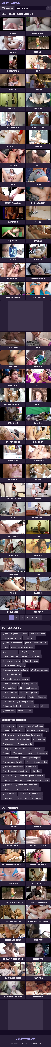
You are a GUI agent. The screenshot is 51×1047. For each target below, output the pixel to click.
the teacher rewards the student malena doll (23, 735)
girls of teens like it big (14, 762)
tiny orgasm (42, 753)
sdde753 (8, 776)
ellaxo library (40, 739)
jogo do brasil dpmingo (38, 730)
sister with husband (13, 706)
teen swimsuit (10, 794)
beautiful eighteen (29, 692)
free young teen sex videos (16, 634)
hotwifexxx (32, 766)
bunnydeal (39, 748)
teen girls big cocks (32, 789)
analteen (38, 798)
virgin (36, 706)
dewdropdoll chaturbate (31, 794)
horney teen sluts (12, 683)
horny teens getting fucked (16, 656)
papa (7, 753)
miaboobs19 (9, 744)
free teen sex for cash (14, 766)
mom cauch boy (12, 789)
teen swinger (10, 726)
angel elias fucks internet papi (17, 748)
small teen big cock (13, 638)
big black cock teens (30, 652)
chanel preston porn (31, 757)
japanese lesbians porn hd (37, 780)
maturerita (9, 701)
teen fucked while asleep (23, 647)
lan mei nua (19, 730)
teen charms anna (12, 661)
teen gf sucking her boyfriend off (30, 776)
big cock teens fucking (37, 762)
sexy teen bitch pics (13, 674)
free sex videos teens (23, 753)
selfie (32, 697)
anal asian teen (38, 634)
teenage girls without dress (31, 726)
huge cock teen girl (29, 688)
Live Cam (9, 8)
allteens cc (30, 638)
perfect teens (26, 711)
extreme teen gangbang (15, 665)
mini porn (8, 798)
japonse (42, 697)
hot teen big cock (40, 670)
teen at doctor (11, 692)
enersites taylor (26, 744)
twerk (7, 730)
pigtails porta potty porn (28, 785)
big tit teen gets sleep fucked (17, 771)
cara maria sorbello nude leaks (17, 739)
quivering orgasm (26, 701)
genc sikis (9, 785)
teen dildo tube (31, 661)
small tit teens (23, 798)
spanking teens (11, 652)
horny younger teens (13, 643)
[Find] (48, 8)
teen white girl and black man (17, 679)
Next (38, 618)
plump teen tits (30, 683)
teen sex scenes (11, 757)
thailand (37, 771)
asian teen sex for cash (36, 643)
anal (6, 647)
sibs (27, 706)
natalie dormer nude (13, 780)
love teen (36, 656)
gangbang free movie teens (16, 670)
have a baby (10, 711)
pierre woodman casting (15, 697)
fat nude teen (10, 688)
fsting (45, 706)
